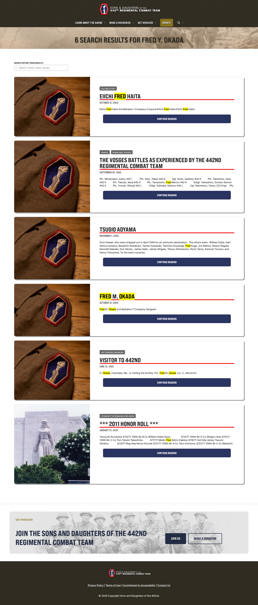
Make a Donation (205, 538)
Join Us (175, 538)
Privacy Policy (96, 585)
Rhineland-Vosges (122, 152)
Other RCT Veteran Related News (117, 416)
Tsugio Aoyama (118, 230)
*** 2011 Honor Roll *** (129, 424)
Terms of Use (113, 585)
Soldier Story (108, 88)
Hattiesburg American (112, 352)
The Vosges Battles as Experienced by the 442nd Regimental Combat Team (160, 163)
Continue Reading (167, 118)
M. (117, 296)
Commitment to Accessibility (139, 585)
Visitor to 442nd (120, 360)
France (104, 152)
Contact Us (163, 585)
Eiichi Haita (120, 96)
